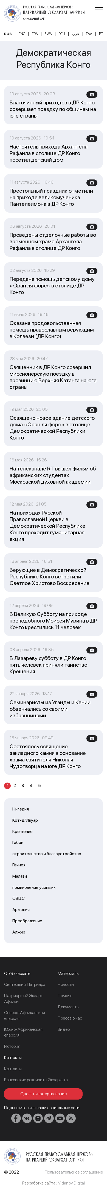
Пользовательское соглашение (74, 1172)
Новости (66, 984)
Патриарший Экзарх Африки (23, 998)
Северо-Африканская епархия (24, 1015)
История (12, 1046)
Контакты (13, 1068)
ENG (22, 34)
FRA (35, 34)
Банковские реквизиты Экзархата (36, 1079)
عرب (75, 34)
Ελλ (89, 34)
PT (101, 34)
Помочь (65, 995)
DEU (61, 34)
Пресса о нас (70, 1018)
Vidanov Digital (71, 1183)
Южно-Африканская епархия (23, 1032)
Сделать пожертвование (43, 1093)
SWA (48, 34)
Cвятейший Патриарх (24, 984)
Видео (64, 1029)
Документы (68, 1006)
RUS (8, 34)
